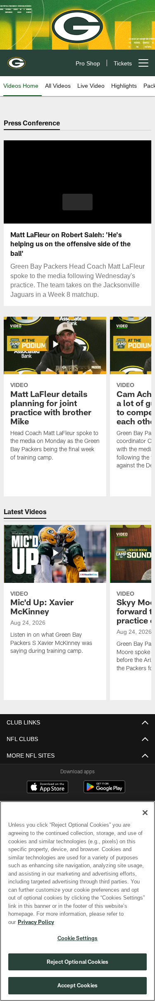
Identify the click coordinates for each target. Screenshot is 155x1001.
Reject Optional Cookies (77, 961)
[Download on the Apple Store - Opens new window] (47, 788)
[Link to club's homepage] (16, 59)
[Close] (145, 821)
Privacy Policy (99, 922)
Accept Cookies (77, 985)
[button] (77, 202)
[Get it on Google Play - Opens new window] (104, 791)
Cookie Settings (77, 938)
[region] (77, 905)
